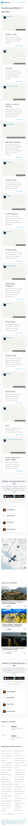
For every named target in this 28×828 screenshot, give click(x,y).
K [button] (14, 556)
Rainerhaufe (15, 279)
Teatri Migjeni (11, 214)
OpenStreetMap (15, 567)
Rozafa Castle (11, 34)
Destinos (25, 819)
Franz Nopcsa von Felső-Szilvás (12, 458)
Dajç (7, 425)
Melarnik (16, 63)
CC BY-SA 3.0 (22, 29)
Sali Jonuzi (16, 317)
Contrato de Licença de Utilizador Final (13, 821)
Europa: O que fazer (6, 751)
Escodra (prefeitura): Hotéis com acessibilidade (6, 777)
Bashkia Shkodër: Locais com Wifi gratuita (19, 794)
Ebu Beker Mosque (13, 142)
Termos (3, 821)
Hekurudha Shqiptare (10, 284)
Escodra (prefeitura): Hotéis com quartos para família (6, 770)
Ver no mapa (19, 45)
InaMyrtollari (15, 351)
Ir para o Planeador (21, 2)
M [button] (18, 546)
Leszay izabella (14, 452)
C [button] (14, 560)
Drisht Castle (10, 355)
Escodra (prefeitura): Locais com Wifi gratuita (6, 758)
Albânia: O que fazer (6, 753)
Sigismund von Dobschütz (12, 137)
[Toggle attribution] (25, 568)
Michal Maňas (17, 99)
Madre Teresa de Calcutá (12, 105)
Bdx (17, 29)
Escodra (8, 68)
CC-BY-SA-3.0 (22, 279)
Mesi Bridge (10, 322)
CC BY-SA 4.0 (22, 63)
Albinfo (16, 420)
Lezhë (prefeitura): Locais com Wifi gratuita (19, 782)
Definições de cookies (11, 822)
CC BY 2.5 (23, 99)
